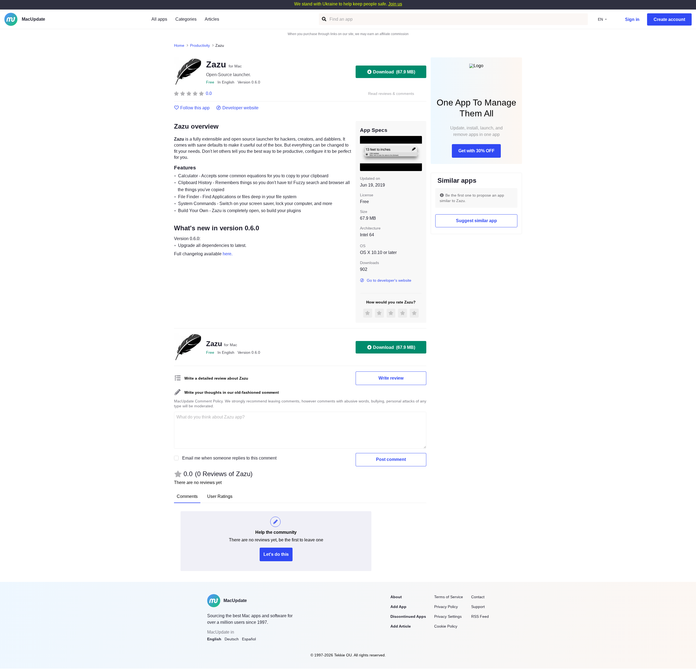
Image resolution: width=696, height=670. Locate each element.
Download (394, 72)
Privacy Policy (446, 606)
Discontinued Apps (408, 616)
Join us (395, 4)
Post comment (391, 459)
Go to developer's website (389, 280)
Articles (212, 19)
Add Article (400, 626)
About (396, 596)
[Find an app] (323, 19)
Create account (669, 19)
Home (179, 45)
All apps (159, 19)
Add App (398, 606)
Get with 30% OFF (476, 151)
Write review (390, 378)
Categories (186, 19)
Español (249, 639)
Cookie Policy (445, 626)
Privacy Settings (448, 616)
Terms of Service (448, 596)
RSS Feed (480, 616)
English (214, 639)
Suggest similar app (476, 221)
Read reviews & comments (391, 93)
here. (227, 254)
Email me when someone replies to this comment (229, 458)
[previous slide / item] (364, 153)
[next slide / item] (418, 153)
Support (478, 606)
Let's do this (276, 554)
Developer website (240, 108)
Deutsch (232, 639)
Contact (477, 596)
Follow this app (195, 108)
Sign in (632, 19)
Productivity (200, 45)
